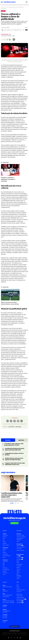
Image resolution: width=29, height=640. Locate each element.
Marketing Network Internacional (6, 611)
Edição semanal (19, 594)
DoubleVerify (19, 577)
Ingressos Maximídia (20, 599)
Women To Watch (6, 545)
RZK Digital (19, 575)
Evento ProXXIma (6, 569)
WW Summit (5, 568)
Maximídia (6, 7)
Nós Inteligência (19, 564)
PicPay (18, 562)
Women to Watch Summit (7, 586)
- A (2, 39)
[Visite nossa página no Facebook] (8, 637)
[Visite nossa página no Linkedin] (17, 637)
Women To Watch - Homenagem (8, 602)
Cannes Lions (5, 561)
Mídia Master (5, 591)
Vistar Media (19, 565)
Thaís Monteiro (5, 34)
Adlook (18, 578)
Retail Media (19, 545)
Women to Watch (20, 595)
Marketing (4, 536)
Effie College (5, 617)
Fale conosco (19, 591)
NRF (3, 566)
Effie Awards (5, 572)
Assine (18, 585)
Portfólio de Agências (6, 555)
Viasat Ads (18, 569)
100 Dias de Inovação (20, 535)
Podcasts (4, 549)
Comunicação (5, 535)
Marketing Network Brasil (7, 595)
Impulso (18, 561)
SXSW (4, 563)
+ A (5, 39)
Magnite (18, 570)
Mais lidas (21, 440)
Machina (18, 567)
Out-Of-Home (19, 548)
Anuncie (18, 588)
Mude (18, 574)
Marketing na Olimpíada (21, 536)
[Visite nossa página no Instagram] (14, 637)
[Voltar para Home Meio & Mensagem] (11, 2)
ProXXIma (4, 543)
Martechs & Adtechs (20, 550)
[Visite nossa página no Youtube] (20, 637)
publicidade (18, 426)
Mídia (4, 538)
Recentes (7, 440)
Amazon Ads (19, 557)
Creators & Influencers (21, 547)
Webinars (4, 552)
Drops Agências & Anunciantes (20, 539)
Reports (4, 557)
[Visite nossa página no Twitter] (11, 637)
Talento (18, 541)
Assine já (14, 523)
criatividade (11, 426)
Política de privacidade (21, 589)
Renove (18, 586)
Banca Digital (5, 554)
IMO (17, 555)
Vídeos (4, 550)
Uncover (18, 572)
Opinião (4, 541)
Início (2, 7)
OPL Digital (19, 559)
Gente (4, 540)
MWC (4, 564)
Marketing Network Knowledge (8, 601)
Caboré (4, 574)
